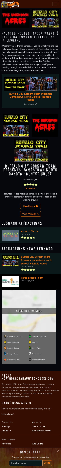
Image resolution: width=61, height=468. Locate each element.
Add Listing (37, 443)
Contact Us (7, 422)
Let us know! (8, 414)
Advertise (6, 443)
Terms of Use (38, 426)
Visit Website (29, 214)
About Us (36, 422)
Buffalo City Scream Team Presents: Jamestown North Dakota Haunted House (30, 96)
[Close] (58, 450)
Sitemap (6, 426)
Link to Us (6, 430)
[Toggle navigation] (55, 4)
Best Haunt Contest (41, 430)
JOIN (47, 463)
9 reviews (30, 188)
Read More (29, 206)
